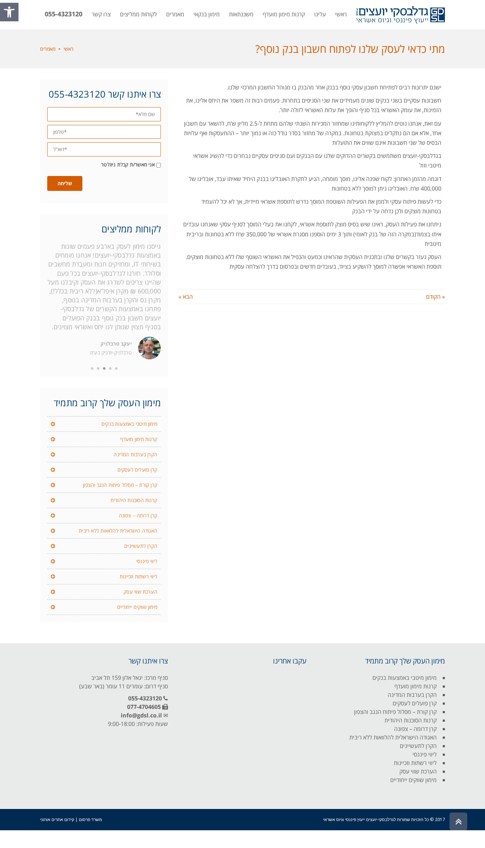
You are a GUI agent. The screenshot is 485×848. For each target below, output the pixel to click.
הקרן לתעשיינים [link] (140, 546)
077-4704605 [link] (144, 707)
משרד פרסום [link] (90, 819)
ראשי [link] (68, 48)
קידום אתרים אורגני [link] (57, 819)
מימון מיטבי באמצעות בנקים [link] (129, 423)
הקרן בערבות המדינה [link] (135, 454)
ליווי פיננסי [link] (146, 561)
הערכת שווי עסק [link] (140, 591)
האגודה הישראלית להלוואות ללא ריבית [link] (118, 530)
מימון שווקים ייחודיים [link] (137, 607)
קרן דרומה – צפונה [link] (138, 515)
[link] (9, 12)
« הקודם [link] (435, 297)
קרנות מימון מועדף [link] (138, 439)
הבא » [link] (186, 297)
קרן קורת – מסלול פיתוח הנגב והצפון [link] (120, 484)
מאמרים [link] (47, 48)
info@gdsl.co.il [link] (141, 715)
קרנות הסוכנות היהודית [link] (133, 500)
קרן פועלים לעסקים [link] (137, 469)
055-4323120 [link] (145, 698)
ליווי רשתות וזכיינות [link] (138, 576)
